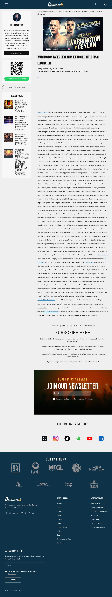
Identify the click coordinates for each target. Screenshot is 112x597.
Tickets (60, 511)
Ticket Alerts (96, 519)
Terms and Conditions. (85, 399)
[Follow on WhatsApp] (33, 513)
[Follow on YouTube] (22, 513)
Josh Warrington (43, 112)
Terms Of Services (98, 527)
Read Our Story (17, 53)
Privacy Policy (96, 523)
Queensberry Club (64, 539)
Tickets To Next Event (16, 87)
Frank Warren (62, 527)
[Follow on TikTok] (25, 513)
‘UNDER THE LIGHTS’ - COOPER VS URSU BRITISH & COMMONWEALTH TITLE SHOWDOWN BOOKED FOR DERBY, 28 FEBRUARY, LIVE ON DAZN (22, 160)
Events (59, 515)
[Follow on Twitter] (10, 513)
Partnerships (96, 503)
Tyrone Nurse (103, 255)
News (59, 523)
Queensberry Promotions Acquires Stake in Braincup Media (21, 137)
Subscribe (13, 580)
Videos (59, 531)
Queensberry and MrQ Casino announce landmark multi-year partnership (22, 121)
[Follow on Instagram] (14, 513)
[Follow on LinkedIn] (29, 513)
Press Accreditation (98, 507)
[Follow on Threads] (18, 513)
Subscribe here (72, 332)
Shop (59, 507)
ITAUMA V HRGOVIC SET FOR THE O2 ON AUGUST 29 (21, 104)
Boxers (59, 519)
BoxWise (60, 543)
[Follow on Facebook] (6, 513)
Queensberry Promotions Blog (54, 12)
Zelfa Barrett (89, 262)
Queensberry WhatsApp (17, 79)
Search (60, 535)
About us (94, 515)
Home (40, 12)
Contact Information (99, 511)
